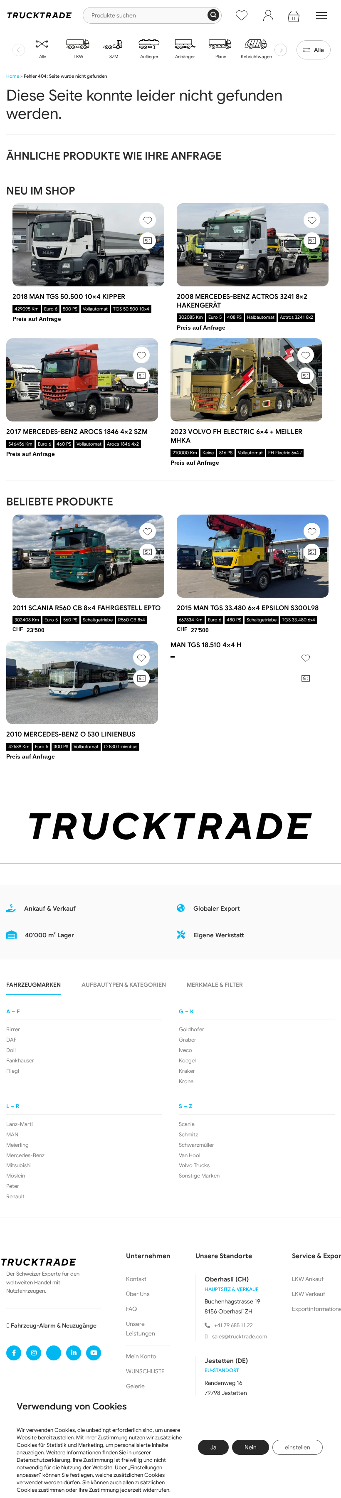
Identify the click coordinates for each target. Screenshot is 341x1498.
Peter (12, 1186)
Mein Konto (141, 1356)
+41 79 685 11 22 (233, 1325)
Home (12, 76)
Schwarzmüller (196, 1145)
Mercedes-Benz (25, 1155)
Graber (187, 1040)
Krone (186, 1081)
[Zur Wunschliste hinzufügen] (147, 220)
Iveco (185, 1050)
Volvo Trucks (194, 1165)
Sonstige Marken (199, 1176)
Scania (187, 1124)
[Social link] (13, 1352)
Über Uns (138, 1294)
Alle (42, 56)
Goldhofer (191, 1029)
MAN (12, 1134)
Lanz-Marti (19, 1124)
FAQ (131, 1309)
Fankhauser (20, 1060)
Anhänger (184, 56)
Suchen (213, 15)
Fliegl (12, 1071)
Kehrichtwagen (256, 56)
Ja (213, 1447)
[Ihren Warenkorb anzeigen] (295, 15)
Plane (220, 56)
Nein (251, 1447)
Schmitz (188, 1134)
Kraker (187, 1071)
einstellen (297, 1447)
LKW (77, 56)
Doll (11, 1050)
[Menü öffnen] (321, 15)
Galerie (135, 1386)
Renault (15, 1196)
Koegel (187, 1060)
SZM (113, 56)
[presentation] (18, 50)
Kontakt (136, 1279)
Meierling (17, 1145)
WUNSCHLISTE (145, 1371)
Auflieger (148, 56)
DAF (11, 1040)
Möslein (15, 1176)
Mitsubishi (18, 1165)
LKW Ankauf (308, 1279)
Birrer (13, 1029)
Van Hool (189, 1155)
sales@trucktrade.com (239, 1336)
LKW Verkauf (308, 1294)
